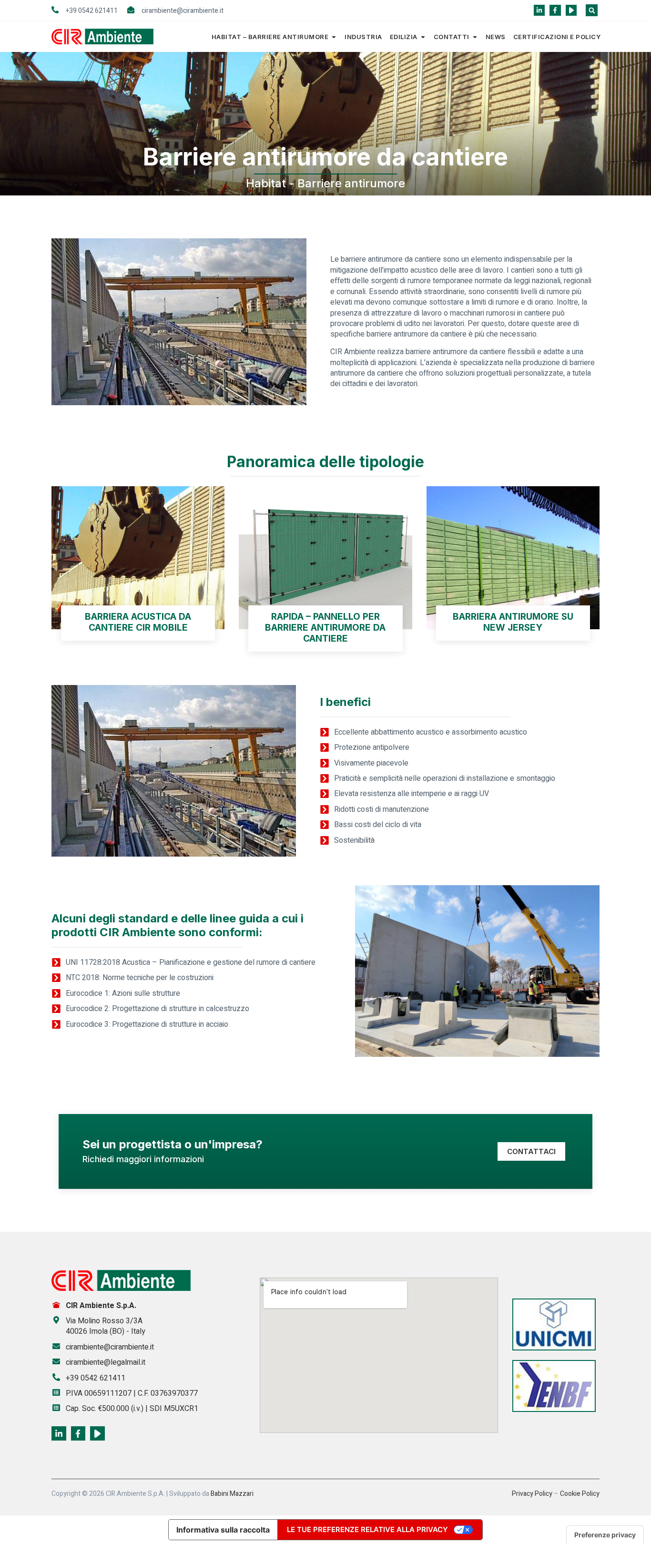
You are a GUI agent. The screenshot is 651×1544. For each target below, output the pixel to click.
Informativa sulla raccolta (223, 1529)
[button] (592, 10)
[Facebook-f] (554, 10)
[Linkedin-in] (539, 10)
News (496, 37)
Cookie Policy (580, 1494)
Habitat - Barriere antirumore (325, 183)
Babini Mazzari (232, 1494)
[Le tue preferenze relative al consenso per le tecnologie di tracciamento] (605, 1535)
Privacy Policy (532, 1494)
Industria (363, 37)
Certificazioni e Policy (557, 37)
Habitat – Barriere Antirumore (270, 37)
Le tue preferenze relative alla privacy (367, 1529)
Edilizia (403, 37)
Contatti (451, 37)
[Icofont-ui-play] (571, 10)
